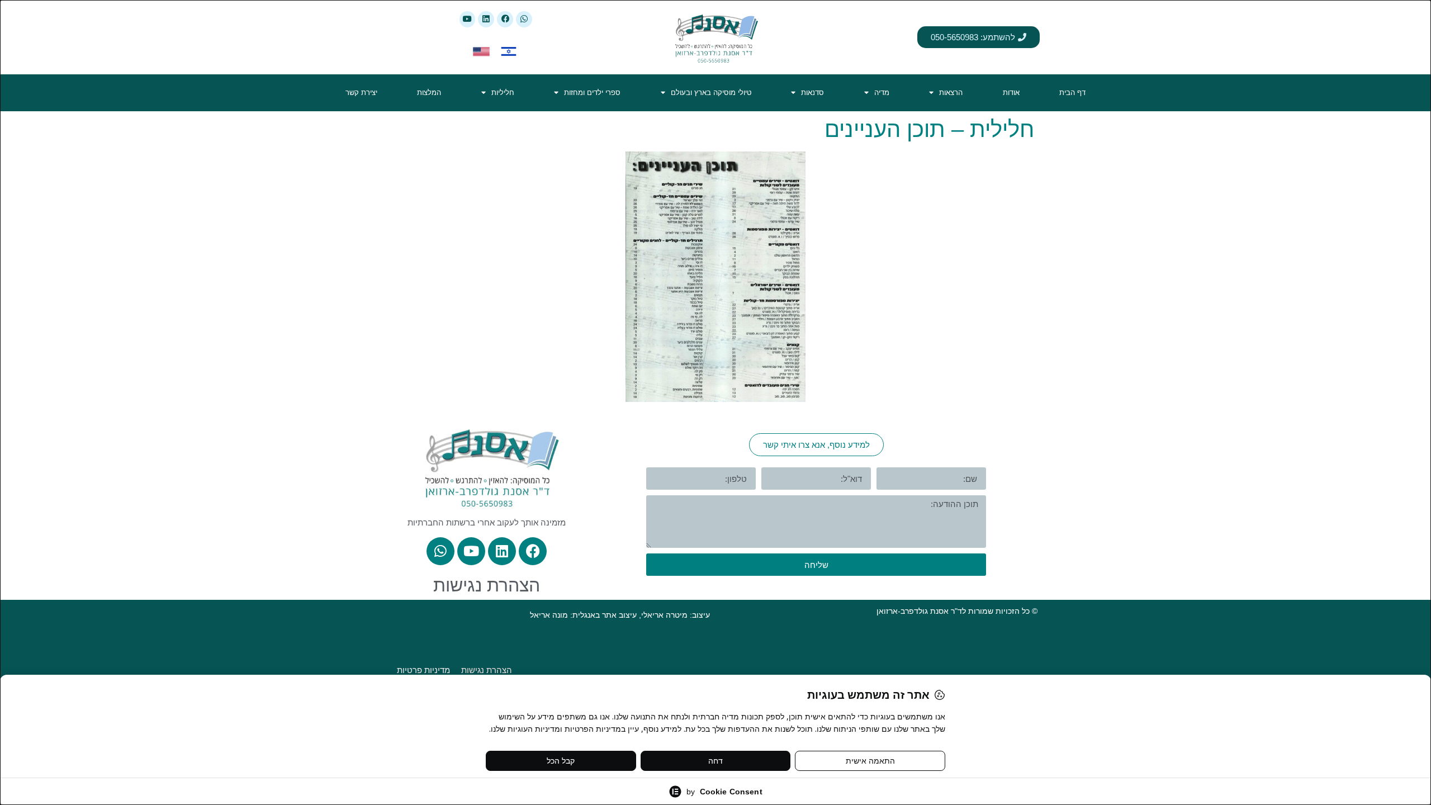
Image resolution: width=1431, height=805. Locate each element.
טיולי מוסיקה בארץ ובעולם (711, 92)
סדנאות (812, 92)
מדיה (881, 92)
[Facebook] (505, 19)
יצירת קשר (361, 92)
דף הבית (1072, 92)
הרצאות (951, 92)
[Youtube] (467, 19)
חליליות (502, 92)
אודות (1011, 92)
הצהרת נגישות (486, 585)
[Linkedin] (486, 19)
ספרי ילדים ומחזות (592, 92)
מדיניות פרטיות (423, 670)
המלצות (429, 92)
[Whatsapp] (524, 19)
